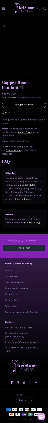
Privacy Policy (11, 294)
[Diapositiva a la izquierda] (18, 74)
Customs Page (13, 150)
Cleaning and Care (14, 282)
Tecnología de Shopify (32, 419)
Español (22, 400)
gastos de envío (10, 97)
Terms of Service (13, 306)
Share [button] (8, 113)
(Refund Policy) (32, 222)
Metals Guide (25, 132)
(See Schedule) (27, 185)
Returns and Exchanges (16, 288)
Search (8, 270)
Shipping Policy (12, 300)
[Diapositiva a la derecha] (30, 74)
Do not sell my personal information (22, 312)
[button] (3, 8)
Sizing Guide (11, 276)
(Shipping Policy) (22, 199)
